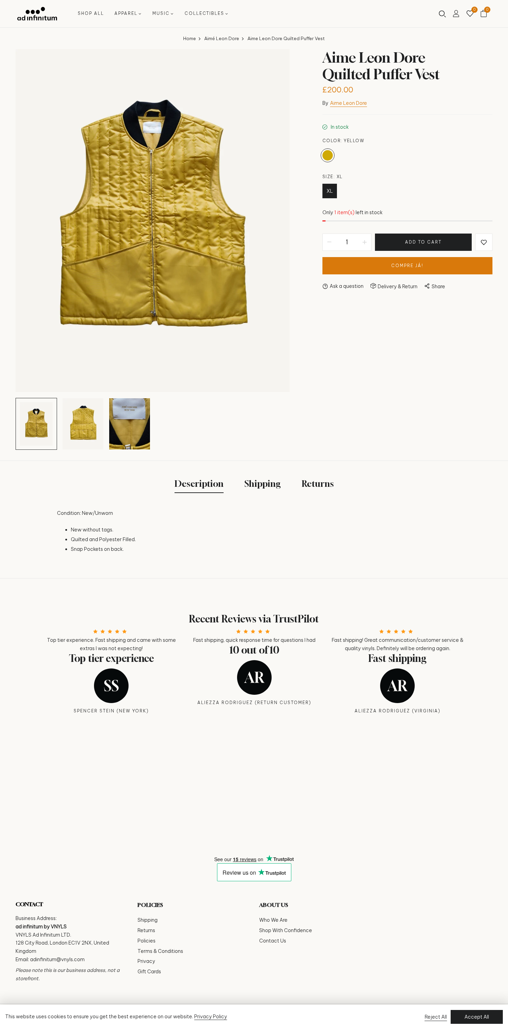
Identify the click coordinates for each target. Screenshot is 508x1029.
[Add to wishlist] (483, 242)
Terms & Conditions (160, 951)
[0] (470, 14)
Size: (332, 176)
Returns (146, 930)
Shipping (148, 920)
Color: (343, 140)
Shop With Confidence (285, 930)
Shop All (91, 13)
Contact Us (272, 941)
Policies (147, 941)
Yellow (327, 155)
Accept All (476, 1017)
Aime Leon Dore (348, 103)
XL (330, 191)
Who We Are (273, 920)
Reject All (436, 1017)
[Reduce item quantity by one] (329, 242)
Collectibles (204, 13)
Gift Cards (149, 971)
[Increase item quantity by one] (364, 242)
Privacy (146, 961)
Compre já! (407, 265)
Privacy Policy (210, 1016)
